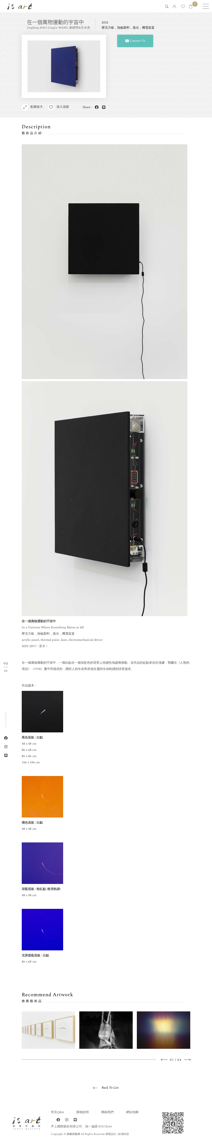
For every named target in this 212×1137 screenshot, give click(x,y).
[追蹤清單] (183, 7)
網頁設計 (111, 1134)
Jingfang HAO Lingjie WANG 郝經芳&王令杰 (58, 27)
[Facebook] (58, 1120)
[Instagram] (67, 1120)
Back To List (110, 1087)
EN (5, 670)
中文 (5, 663)
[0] (190, 7)
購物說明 (82, 1112)
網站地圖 (132, 1112)
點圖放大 (36, 106)
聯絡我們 (107, 1112)
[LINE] (75, 1120)
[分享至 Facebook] (96, 107)
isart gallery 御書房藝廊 (19, 6)
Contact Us (137, 40)
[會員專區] (174, 7)
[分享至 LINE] (103, 107)
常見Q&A (57, 1112)
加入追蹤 (63, 106)
